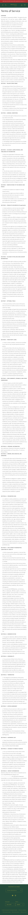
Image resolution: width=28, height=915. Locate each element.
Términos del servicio (15, 912)
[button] (2, 5)
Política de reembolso (22, 910)
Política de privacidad (7, 912)
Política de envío (24, 912)
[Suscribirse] (20, 890)
